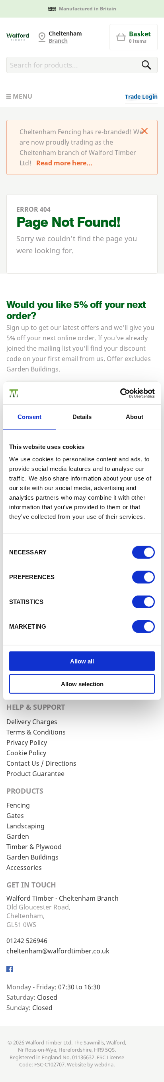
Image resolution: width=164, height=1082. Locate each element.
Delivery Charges (31, 721)
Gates (15, 815)
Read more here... (64, 163)
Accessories (24, 867)
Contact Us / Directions (41, 763)
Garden (17, 836)
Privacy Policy (26, 742)
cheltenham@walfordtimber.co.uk (57, 951)
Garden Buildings (32, 857)
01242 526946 (26, 940)
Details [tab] (82, 416)
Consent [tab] (29, 416)
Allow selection (82, 684)
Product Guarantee (35, 773)
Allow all (82, 661)
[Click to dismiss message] (144, 131)
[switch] (143, 577)
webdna (103, 1064)
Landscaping (25, 826)
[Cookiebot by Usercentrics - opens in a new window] (120, 393)
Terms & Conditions (36, 732)
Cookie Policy (26, 752)
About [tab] (134, 416)
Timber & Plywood (34, 846)
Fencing (18, 805)
